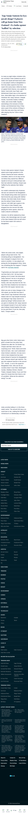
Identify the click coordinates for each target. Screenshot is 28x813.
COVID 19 (3, 643)
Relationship (4, 560)
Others (2, 623)
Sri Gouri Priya (4, 678)
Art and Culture (4, 552)
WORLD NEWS (4, 463)
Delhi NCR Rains (5, 663)
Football (16, 617)
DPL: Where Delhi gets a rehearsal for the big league (19, 711)
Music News (4, 520)
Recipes (16, 557)
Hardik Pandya (17, 480)
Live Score (18, 6)
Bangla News (17, 696)
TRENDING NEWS (5, 660)
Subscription (4, 763)
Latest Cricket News (8, 707)
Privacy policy (4, 760)
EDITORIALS (4, 603)
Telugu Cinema (17, 693)
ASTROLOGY (4, 530)
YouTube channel (13, 267)
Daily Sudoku (4, 649)
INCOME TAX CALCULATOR (8, 656)
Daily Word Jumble (5, 652)
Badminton (3, 617)
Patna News (4, 508)
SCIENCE (3, 595)
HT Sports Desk (7, 46)
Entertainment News (6, 696)
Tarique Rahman (18, 666)
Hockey (2, 620)
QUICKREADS (4, 639)
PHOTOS (3, 579)
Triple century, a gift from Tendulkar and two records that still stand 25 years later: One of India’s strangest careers (7, 729)
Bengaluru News (5, 492)
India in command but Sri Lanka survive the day (7, 721)
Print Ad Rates (13, 763)
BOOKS (3, 627)
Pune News (16, 508)
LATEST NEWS (4, 459)
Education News (18, 545)
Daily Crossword (18, 649)
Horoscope (3, 533)
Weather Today (13, 760)
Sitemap (3, 766)
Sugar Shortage (17, 663)
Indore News (4, 500)
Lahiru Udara (17, 485)
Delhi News (3, 497)
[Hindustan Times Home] (10, 1)
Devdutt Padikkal (5, 480)
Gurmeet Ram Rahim (6, 668)
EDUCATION (4, 537)
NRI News (3, 701)
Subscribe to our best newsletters (14, 441)
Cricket (2, 474)
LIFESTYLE (3, 549)
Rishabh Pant (17, 482)
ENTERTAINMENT (5, 515)
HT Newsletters (22, 760)
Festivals (16, 554)
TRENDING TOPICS (5, 685)
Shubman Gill (17, 477)
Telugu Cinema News (6, 523)
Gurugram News (18, 497)
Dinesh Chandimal (5, 485)
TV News (16, 523)
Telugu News (4, 699)
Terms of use (22, 757)
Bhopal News (17, 492)
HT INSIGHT (4, 631)
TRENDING (3, 571)
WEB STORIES (4, 567)
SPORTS (3, 615)
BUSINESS (3, 575)
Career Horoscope (18, 678)
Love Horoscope (5, 681)
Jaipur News (17, 500)
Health (2, 557)
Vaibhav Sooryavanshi (6, 674)
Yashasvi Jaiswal (4, 482)
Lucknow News (17, 503)
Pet (1, 563)
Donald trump (4, 666)
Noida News (17, 505)
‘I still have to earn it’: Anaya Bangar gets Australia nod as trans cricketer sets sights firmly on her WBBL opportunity (20, 748)
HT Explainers (17, 701)
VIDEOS (3, 583)
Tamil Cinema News (18, 520)
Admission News (5, 539)
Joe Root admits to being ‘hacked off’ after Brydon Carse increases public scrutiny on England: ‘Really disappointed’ (20, 729)
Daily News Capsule (6, 445)
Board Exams (17, 539)
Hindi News (17, 699)
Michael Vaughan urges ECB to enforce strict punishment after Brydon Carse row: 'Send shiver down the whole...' (7, 713)
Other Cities (17, 511)
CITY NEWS (4, 489)
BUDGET (3, 587)
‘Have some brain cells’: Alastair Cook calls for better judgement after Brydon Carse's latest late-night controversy (20, 738)
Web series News (5, 526)
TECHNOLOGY (4, 611)
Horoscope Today (18, 681)
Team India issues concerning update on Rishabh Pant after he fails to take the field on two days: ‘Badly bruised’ (7, 748)
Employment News (18, 542)
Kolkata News (4, 503)
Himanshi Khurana (18, 668)
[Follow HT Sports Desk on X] (12, 47)
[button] (2, 2)
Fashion (2, 554)
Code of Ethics (22, 763)
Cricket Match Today (19, 474)
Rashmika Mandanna (6, 671)
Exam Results (4, 545)
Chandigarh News (5, 495)
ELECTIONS (4, 635)
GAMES (3, 647)
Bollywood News (5, 518)
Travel (15, 560)
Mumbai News (4, 505)
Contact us (12, 757)
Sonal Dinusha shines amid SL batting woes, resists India (20, 721)
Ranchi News (4, 511)
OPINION (3, 599)
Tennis (15, 620)
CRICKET (3, 471)
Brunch (16, 552)
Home (3, 6)
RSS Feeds (12, 766)
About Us (3, 757)
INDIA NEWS (4, 467)
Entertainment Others (19, 526)
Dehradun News (18, 495)
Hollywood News (18, 518)
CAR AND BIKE (4, 607)
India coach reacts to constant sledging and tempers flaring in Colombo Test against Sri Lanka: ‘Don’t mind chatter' (7, 738)
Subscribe (23, 2)
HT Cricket (9, 6)
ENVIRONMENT (5, 591)
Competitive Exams (5, 542)
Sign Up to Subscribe (14, 449)
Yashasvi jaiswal (17, 671)
